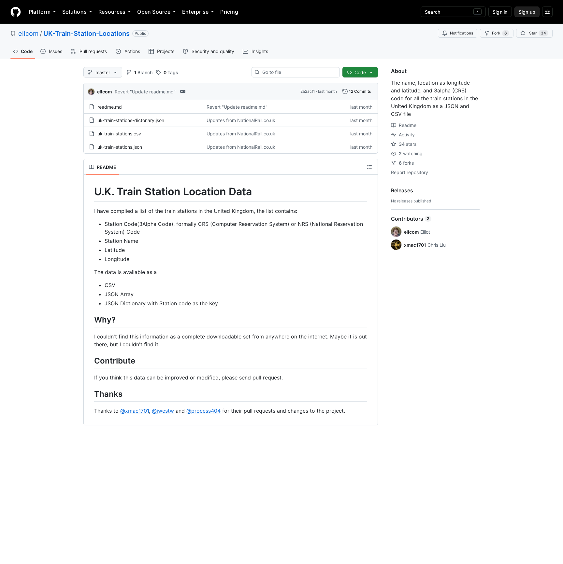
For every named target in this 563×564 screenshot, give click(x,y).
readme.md (109, 107)
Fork (499, 33)
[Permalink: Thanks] (89, 393)
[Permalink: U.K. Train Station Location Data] (89, 191)
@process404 (203, 410)
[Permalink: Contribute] (89, 360)
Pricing (229, 11)
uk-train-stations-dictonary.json (130, 120)
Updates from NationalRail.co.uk (241, 120)
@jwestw (163, 410)
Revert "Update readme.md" (145, 91)
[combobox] (298, 72)
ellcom (28, 33)
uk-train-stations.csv (119, 133)
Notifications (461, 33)
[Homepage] (15, 12)
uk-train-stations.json (119, 147)
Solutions (74, 11)
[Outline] (369, 167)
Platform (40, 11)
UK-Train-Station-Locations (86, 33)
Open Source (153, 11)
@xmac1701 (134, 410)
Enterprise (195, 11)
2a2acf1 (307, 91)
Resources (111, 11)
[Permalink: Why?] (89, 319)
